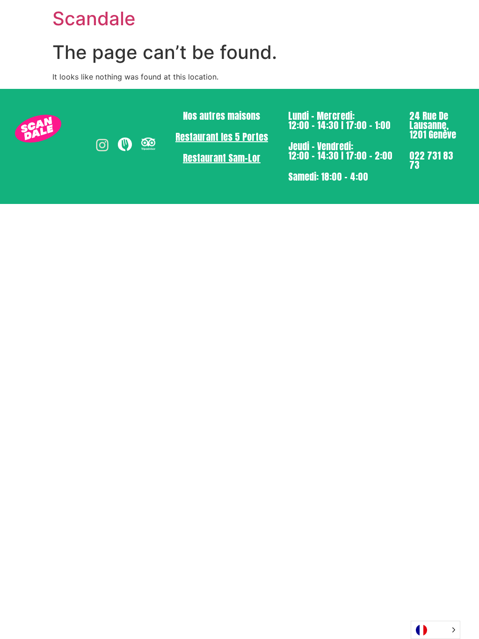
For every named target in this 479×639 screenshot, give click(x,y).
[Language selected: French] (435, 630)
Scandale (94, 18)
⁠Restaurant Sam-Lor (222, 158)
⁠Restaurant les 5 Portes (221, 137)
